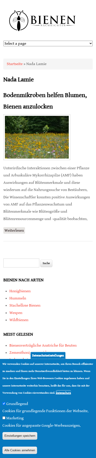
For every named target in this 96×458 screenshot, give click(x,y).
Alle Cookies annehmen (19, 450)
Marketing (15, 418)
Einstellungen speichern (19, 435)
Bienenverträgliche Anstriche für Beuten (43, 345)
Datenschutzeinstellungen (48, 355)
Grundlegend (17, 403)
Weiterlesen (14, 231)
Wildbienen (18, 320)
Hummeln (17, 298)
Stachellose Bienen (24, 305)
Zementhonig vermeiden (29, 352)
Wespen (15, 312)
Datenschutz (63, 392)
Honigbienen (20, 291)
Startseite (15, 63)
